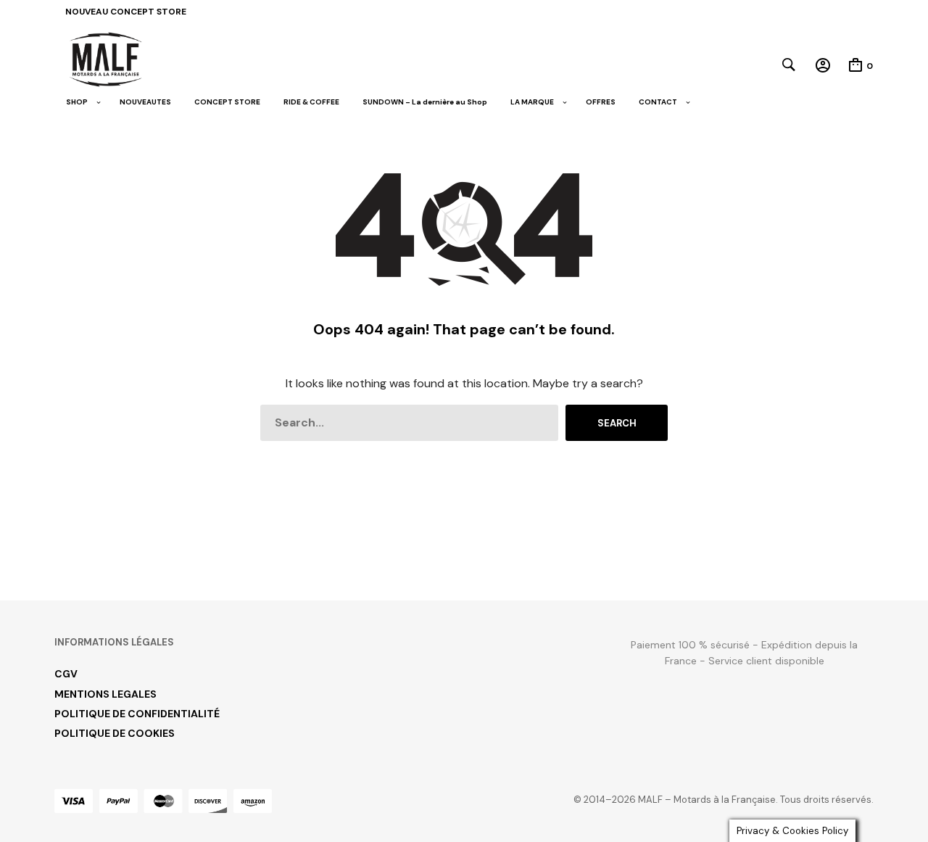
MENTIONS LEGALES (105, 694)
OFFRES (601, 102)
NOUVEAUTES (145, 102)
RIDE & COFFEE (311, 102)
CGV (66, 673)
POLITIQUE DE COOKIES (114, 733)
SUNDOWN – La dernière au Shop (424, 102)
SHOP (77, 102)
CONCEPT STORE (227, 102)
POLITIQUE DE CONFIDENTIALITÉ (137, 713)
